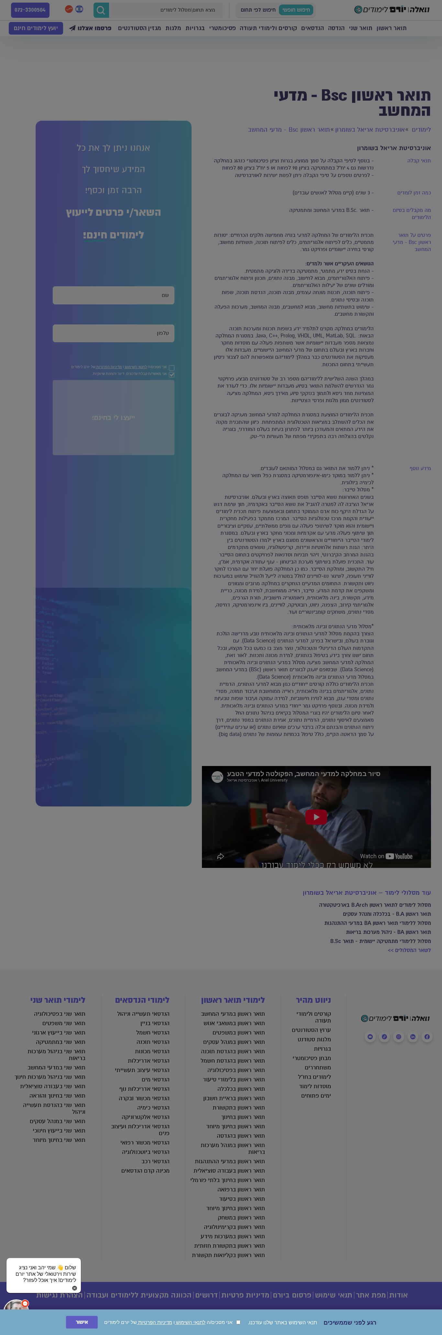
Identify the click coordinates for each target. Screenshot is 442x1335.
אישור (82, 1322)
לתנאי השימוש (190, 1322)
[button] (43, 1267)
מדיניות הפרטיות (154, 1322)
